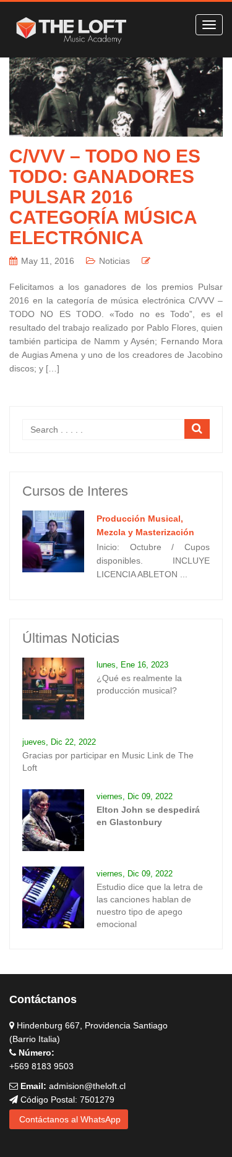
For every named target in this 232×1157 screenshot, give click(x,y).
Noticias (114, 261)
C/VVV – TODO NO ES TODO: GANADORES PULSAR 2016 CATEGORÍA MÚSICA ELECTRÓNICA (104, 197)
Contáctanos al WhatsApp (69, 1119)
